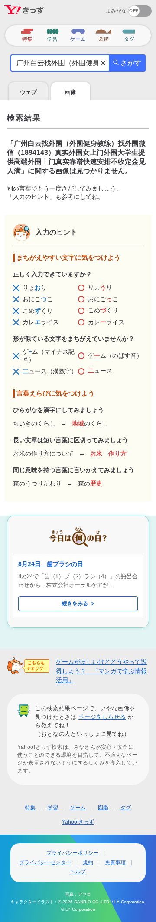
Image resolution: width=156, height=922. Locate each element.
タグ (125, 808)
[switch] (108, 8)
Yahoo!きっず (78, 822)
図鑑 (103, 808)
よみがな (116, 11)
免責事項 (115, 862)
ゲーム (78, 808)
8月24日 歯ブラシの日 (50, 563)
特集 (30, 808)
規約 (88, 862)
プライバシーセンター (45, 862)
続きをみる (75, 603)
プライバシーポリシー (72, 853)
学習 (53, 808)
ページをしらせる (102, 717)
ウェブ (28, 92)
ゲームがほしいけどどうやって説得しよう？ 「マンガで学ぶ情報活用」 (101, 671)
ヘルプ (78, 871)
